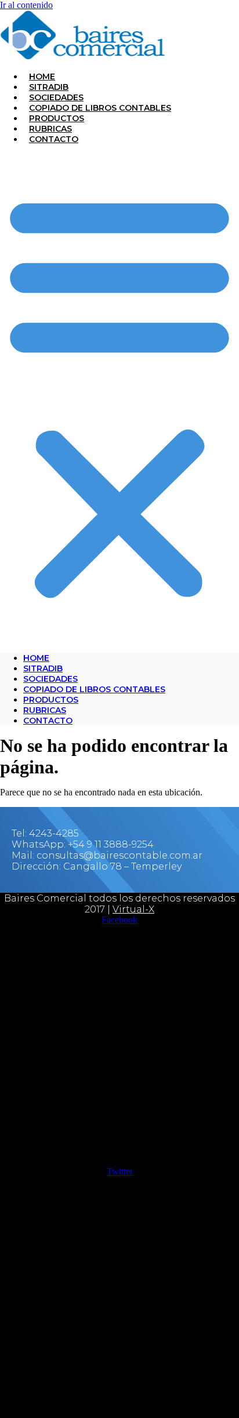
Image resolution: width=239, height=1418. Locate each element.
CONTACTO (53, 139)
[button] (119, 395)
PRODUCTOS (56, 118)
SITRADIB (48, 87)
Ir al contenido (26, 5)
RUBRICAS (50, 128)
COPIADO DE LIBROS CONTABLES (100, 108)
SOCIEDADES (56, 97)
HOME (42, 76)
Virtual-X (133, 909)
